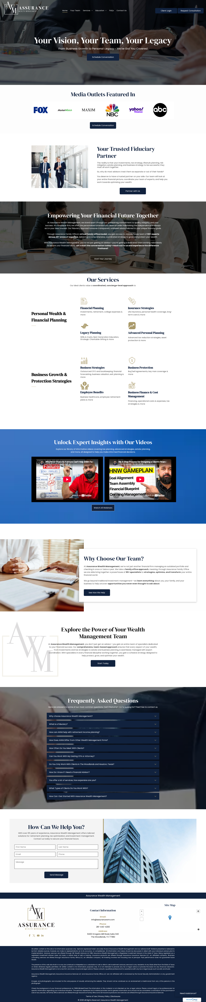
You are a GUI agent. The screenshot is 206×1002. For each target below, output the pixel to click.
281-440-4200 (103, 926)
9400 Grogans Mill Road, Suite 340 (103, 934)
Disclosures (115, 996)
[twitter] (34, 936)
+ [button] (141, 911)
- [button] (141, 914)
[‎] (192, 1000)
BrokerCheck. (84, 988)
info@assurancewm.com (103, 919)
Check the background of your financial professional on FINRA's (55, 988)
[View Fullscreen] (141, 919)
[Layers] (198, 911)
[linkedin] (42, 936)
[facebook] (29, 936)
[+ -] (170, 920)
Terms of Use (91, 996)
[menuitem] (65, 10)
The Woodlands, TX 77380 (103, 937)
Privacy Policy (104, 996)
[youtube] (38, 936)
